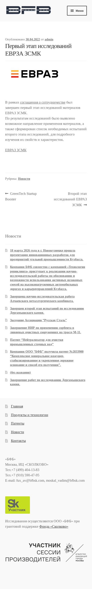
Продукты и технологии (29, 415)
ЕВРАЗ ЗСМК (16, 150)
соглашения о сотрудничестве (42, 102)
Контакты (18, 441)
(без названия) (20, 372)
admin (49, 39)
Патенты (17, 423)
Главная (17, 406)
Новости (24, 178)
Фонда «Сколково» (53, 526)
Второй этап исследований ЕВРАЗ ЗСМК (70, 199)
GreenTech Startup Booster (21, 196)
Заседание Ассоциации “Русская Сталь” (38, 320)
